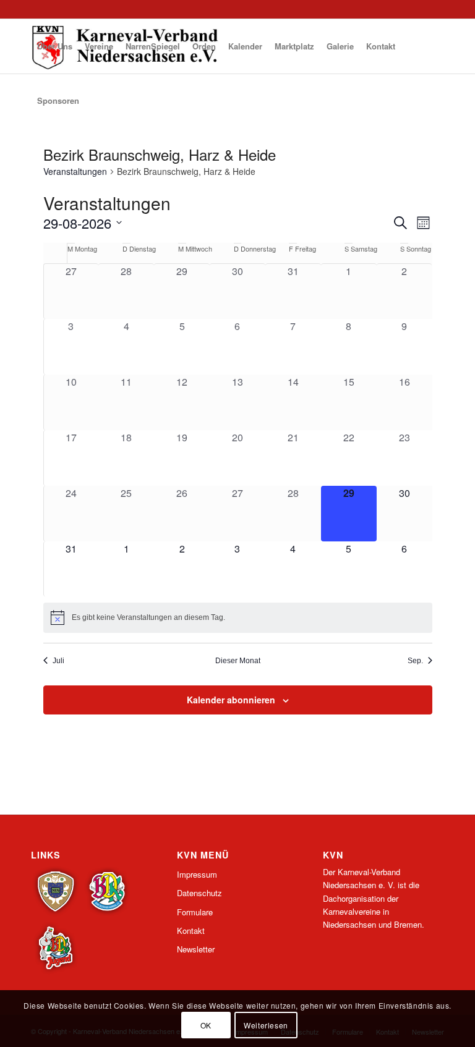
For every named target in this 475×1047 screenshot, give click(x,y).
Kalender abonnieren (231, 699)
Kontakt (191, 930)
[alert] (237, 617)
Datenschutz (199, 893)
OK (206, 1025)
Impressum (197, 874)
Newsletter (196, 949)
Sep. (415, 660)
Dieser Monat (237, 660)
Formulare (195, 912)
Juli (58, 660)
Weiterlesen (266, 1025)
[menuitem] (55, 46)
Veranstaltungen (75, 171)
